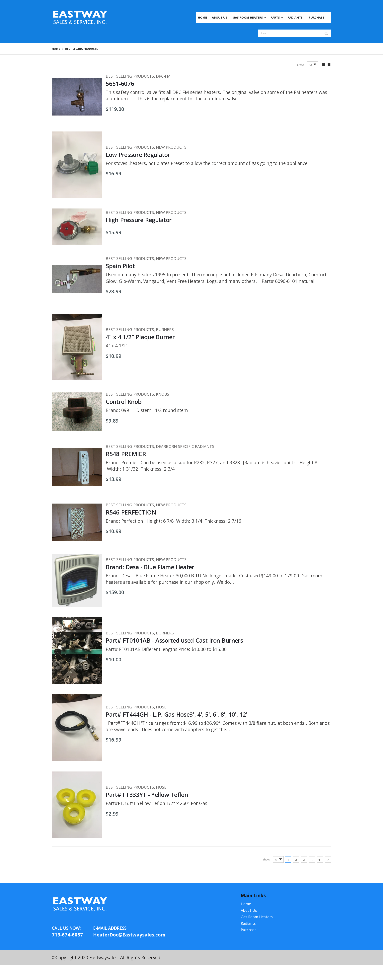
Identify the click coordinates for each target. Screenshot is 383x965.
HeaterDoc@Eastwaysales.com (113, 934)
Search (326, 33)
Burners (165, 329)
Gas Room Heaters (257, 916)
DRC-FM (163, 76)
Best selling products (130, 76)
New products (171, 147)
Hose (161, 707)
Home (56, 48)
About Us (249, 910)
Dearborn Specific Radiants (185, 446)
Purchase (249, 929)
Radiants (248, 923)
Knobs (162, 394)
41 (320, 859)
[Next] (328, 859)
